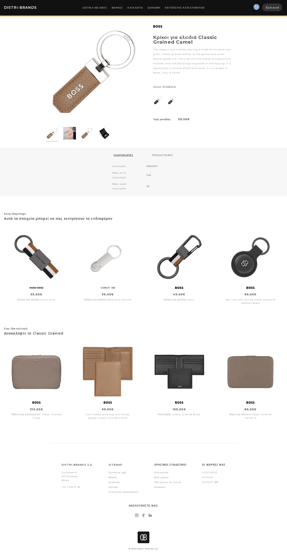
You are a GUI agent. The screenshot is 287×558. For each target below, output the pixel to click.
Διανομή (154, 7)
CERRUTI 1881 (210, 482)
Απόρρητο (160, 487)
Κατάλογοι (135, 7)
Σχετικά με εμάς (94, 7)
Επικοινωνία (161, 472)
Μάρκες (117, 7)
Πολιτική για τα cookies (167, 482)
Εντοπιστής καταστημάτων (185, 7)
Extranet (272, 7)
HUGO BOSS (209, 472)
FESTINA (207, 477)
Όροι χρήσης (161, 477)
